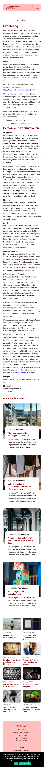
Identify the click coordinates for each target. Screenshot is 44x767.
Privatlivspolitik (25, 764)
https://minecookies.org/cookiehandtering (19, 90)
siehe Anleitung (28, 47)
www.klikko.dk (24, 741)
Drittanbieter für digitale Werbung (17, 124)
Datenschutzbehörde (18, 373)
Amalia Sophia (23, 588)
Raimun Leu (25, 534)
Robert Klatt (20, 429)
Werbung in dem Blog (22, 750)
